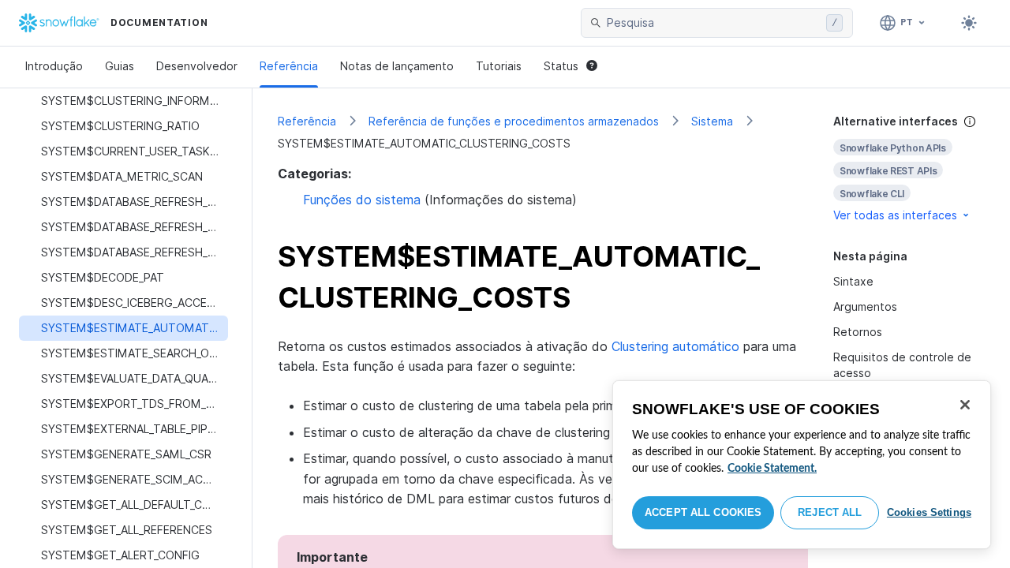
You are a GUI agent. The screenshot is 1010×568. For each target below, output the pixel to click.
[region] (801, 464)
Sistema (712, 121)
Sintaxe (853, 281)
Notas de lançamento (397, 66)
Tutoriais (499, 66)
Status (561, 66)
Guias (119, 66)
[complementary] (909, 168)
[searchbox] (713, 23)
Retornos (857, 331)
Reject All (830, 512)
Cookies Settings (929, 512)
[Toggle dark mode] (969, 23)
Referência (289, 66)
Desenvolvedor (197, 66)
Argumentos (865, 306)
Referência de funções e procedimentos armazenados (513, 121)
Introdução (54, 66)
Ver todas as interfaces (895, 215)
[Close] (965, 404)
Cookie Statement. (772, 468)
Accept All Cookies (703, 512)
